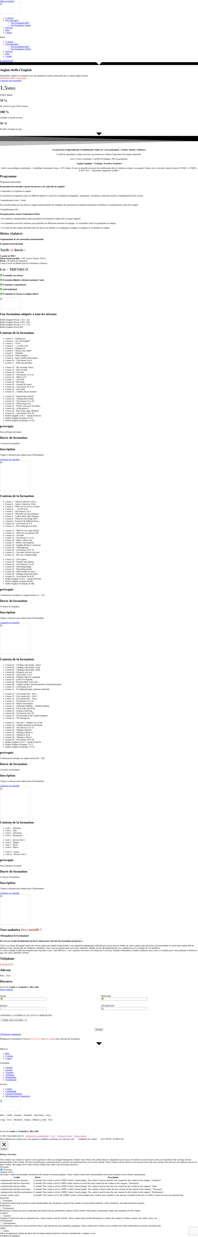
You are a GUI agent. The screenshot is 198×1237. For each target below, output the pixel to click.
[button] (99, 37)
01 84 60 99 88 (6, 1124)
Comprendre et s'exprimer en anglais (15, 191)
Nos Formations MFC (20, 23)
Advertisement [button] (6, 1220)
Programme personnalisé (10, 182)
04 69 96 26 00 (21, 1124)
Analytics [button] (4, 1213)
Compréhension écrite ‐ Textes (13, 200)
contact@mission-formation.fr (12, 1127)
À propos (9, 18)
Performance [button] (5, 1205)
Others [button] (3, 1228)
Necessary (7, 1170)
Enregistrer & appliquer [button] (10, 1236)
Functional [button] (4, 1198)
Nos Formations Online (21, 25)
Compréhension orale (9, 209)
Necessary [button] (4, 1167)
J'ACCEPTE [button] (105, 1139)
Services (9, 28)
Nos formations (11, 20)
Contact (8, 32)
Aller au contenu (7, 1)
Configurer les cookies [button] (87, 1139)
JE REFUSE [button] (118, 1139)
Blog (7, 30)
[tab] (99, 320)
